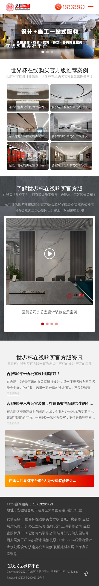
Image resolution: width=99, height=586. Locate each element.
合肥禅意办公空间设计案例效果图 (27, 107)
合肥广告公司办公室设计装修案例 (27, 165)
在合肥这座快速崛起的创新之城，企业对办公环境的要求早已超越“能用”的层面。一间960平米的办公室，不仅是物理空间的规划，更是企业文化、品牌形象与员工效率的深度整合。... (51, 417)
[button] (42, 52)
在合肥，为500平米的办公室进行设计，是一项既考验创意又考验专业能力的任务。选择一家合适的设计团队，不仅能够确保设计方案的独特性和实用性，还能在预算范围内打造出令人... (51, 388)
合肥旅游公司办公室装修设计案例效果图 (71, 136)
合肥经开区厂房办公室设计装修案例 (71, 165)
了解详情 (13, 394)
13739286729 (43, 504)
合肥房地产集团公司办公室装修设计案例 (27, 136)
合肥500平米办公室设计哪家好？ (33, 374)
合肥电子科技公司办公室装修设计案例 (71, 107)
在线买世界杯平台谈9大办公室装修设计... (42, 481)
